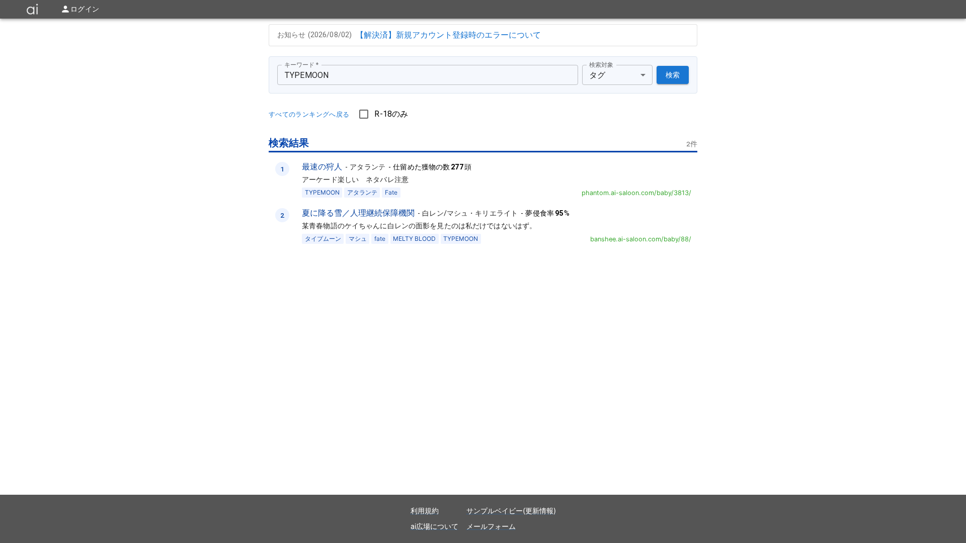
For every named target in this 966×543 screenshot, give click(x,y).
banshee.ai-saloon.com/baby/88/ (640, 239)
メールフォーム (491, 526)
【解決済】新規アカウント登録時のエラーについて (448, 35)
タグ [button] (597, 75)
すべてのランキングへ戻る (309, 114)
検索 (673, 75)
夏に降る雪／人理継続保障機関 (358, 213)
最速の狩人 (322, 166)
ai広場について (434, 526)
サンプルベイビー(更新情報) (511, 510)
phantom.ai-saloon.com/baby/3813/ (636, 193)
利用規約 (425, 510)
